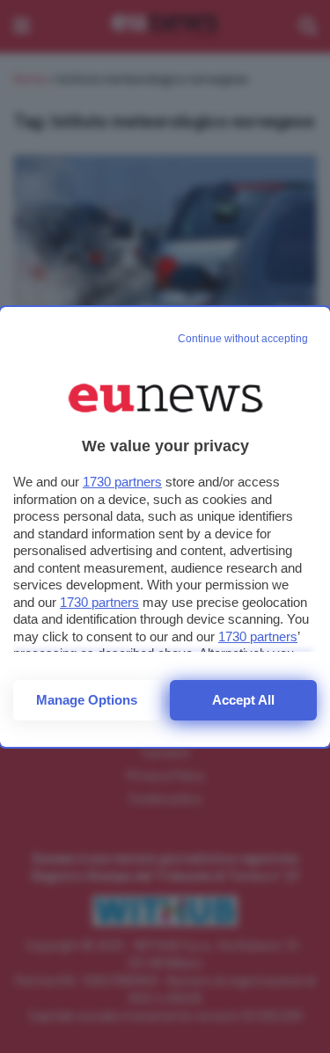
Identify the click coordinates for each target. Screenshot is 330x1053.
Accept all (243, 699)
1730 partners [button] (122, 481)
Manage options (86, 699)
